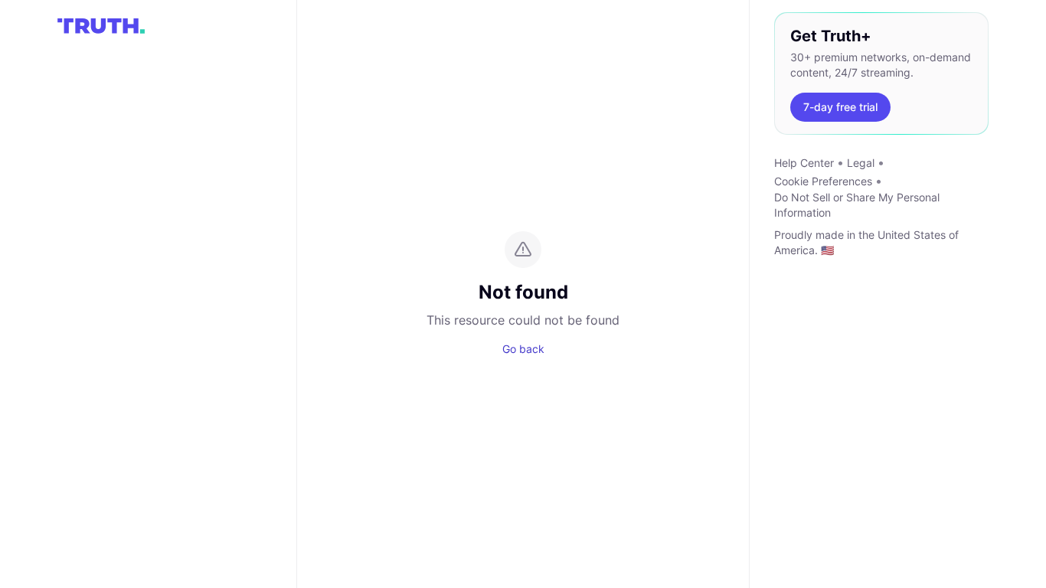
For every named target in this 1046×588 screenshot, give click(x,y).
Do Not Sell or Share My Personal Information (857, 205)
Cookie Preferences (823, 181)
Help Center (804, 162)
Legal (860, 162)
